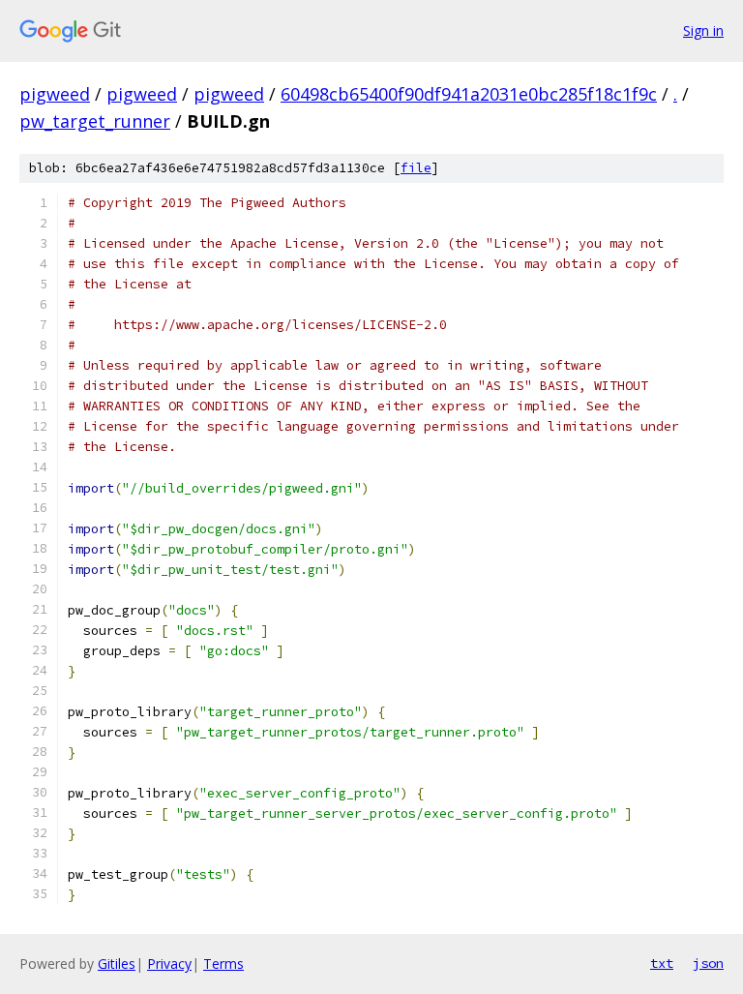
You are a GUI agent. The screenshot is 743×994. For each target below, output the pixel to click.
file (416, 168)
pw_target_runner (94, 121)
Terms (223, 963)
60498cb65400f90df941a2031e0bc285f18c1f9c (469, 93)
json (708, 963)
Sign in (703, 30)
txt (661, 963)
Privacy (169, 963)
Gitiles (116, 963)
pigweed (54, 93)
